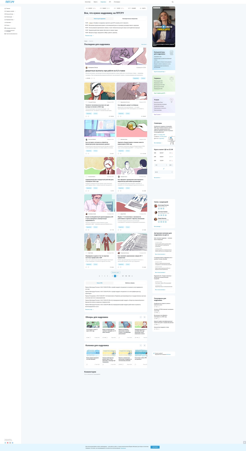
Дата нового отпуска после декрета (162, 62)
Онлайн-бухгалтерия (159, 106)
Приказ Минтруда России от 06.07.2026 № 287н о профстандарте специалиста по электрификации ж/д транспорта (113, 292)
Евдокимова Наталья (125, 102)
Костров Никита (91, 176)
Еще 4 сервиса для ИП (159, 93)
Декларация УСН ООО (159, 84)
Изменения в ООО (158, 82)
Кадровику (103, 1)
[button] (163, 26)
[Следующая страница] (132, 276)
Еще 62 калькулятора (159, 71)
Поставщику (117, 1)
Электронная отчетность (160, 108)
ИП (110, 1)
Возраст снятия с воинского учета (162, 64)
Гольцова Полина (92, 102)
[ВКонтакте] (12, 443)
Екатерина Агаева (92, 213)
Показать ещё (115, 272)
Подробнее (123, 448)
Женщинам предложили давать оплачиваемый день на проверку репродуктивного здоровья (112, 25)
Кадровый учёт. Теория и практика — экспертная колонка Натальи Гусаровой (163, 277)
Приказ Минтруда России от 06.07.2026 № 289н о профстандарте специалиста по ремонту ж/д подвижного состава (114, 288)
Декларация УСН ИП (159, 86)
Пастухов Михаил (92, 139)
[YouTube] (7, 443)
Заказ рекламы (158, 110)
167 (123, 276)
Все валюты (157, 177)
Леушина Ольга (124, 176)
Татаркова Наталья (125, 252)
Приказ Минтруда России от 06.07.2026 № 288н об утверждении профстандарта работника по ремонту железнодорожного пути (113, 305)
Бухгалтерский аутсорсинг (160, 104)
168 (126, 276)
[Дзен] (10, 443)
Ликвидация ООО (158, 88)
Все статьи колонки (160, 254)
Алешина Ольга (93, 67)
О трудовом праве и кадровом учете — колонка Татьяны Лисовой (163, 258)
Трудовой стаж (157, 56)
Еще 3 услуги (157, 114)
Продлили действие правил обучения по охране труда (101, 30)
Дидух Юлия (123, 213)
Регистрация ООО (158, 81)
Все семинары (157, 142)
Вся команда (157, 226)
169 (129, 276)
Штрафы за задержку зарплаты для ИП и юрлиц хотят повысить (106, 23)
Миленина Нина (124, 139)
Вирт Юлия (90, 252)
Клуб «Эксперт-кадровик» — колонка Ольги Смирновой (163, 238)
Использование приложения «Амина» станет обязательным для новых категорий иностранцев (112, 27)
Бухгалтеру (87, 1)
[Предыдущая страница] (99, 276)
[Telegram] (5, 443)
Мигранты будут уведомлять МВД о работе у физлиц (101, 32)
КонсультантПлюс (158, 102)
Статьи (143, 78)
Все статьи (144, 44)
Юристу (95, 1)
